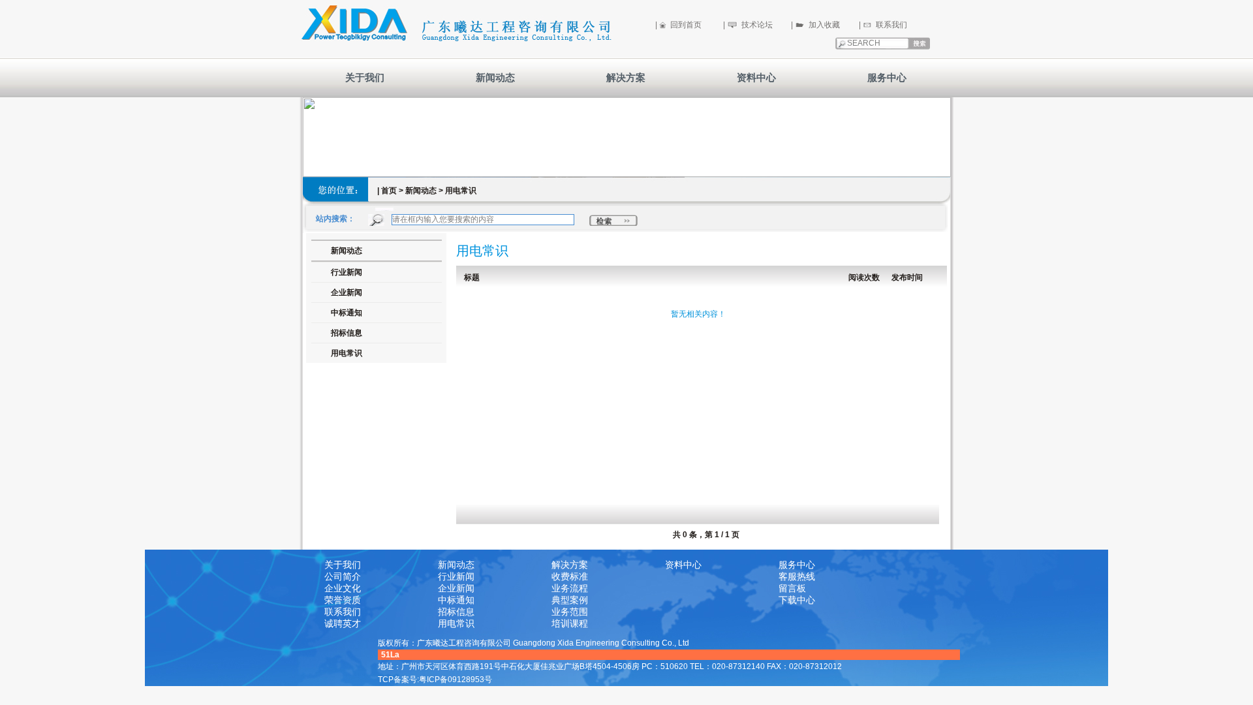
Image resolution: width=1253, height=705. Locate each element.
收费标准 (569, 576)
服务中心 (886, 77)
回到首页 (686, 24)
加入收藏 (824, 24)
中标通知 (346, 312)
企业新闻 (456, 588)
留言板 (792, 588)
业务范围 (569, 611)
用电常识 (346, 353)
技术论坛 (757, 24)
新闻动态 (495, 77)
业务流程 (569, 588)
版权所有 (393, 643)
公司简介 (342, 576)
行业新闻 (456, 576)
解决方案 (625, 77)
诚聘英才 (342, 623)
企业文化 (342, 588)
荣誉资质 (342, 600)
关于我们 (364, 77)
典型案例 (569, 600)
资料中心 (756, 77)
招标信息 (346, 332)
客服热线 (797, 576)
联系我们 (891, 24)
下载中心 (797, 600)
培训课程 (569, 623)
